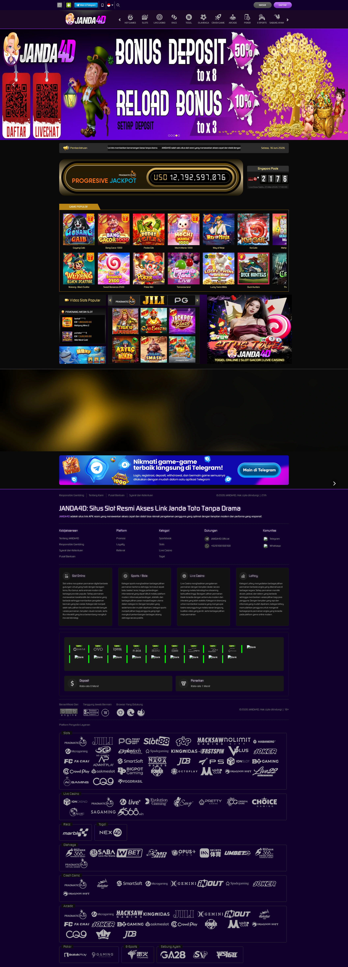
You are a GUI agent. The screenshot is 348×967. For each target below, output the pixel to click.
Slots (145, 22)
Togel (189, 22)
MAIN (81, 229)
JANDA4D (64, 516)
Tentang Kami (96, 495)
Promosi (120, 538)
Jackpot (123, 181)
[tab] (126, 300)
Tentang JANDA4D (69, 538)
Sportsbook (165, 538)
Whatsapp (275, 545)
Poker (247, 22)
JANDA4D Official (220, 538)
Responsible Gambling (71, 495)
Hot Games (130, 22)
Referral (120, 550)
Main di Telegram (88, 5)
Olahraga (203, 22)
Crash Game (218, 22)
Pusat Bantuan (116, 495)
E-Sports (262, 22)
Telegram (275, 538)
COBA (128, 317)
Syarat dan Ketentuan (141, 495)
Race (174, 22)
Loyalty (120, 544)
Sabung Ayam (276, 22)
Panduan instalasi (331, 419)
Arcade (233, 22)
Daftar (283, 5)
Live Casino (159, 22)
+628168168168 (221, 545)
